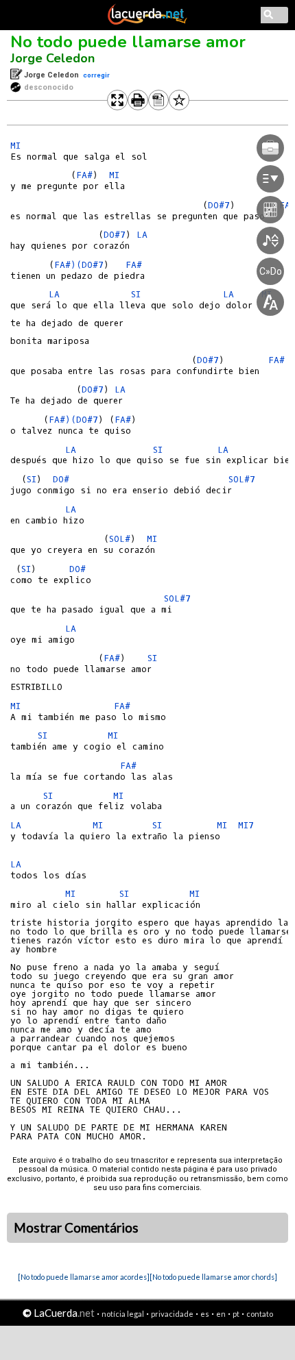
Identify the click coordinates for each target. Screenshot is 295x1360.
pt (236, 1313)
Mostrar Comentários (76, 1227)
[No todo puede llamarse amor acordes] (84, 1276)
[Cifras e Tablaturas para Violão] (147, 21)
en (221, 1313)
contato (259, 1313)
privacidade (172, 1313)
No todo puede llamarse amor (128, 42)
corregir (96, 75)
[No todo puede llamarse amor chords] (213, 1276)
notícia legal (123, 1313)
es (204, 1313)
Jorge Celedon (52, 58)
